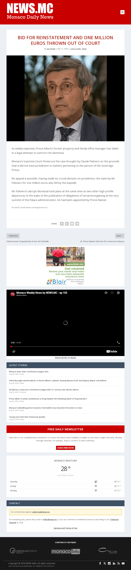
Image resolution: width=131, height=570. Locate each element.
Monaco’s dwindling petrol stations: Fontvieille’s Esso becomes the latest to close (45, 408)
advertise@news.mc (41, 512)
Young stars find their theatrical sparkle (27, 417)
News (84, 49)
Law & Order (75, 49)
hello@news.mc (50, 519)
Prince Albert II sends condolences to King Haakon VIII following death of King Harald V (48, 399)
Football (23, 392)
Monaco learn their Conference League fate (28, 371)
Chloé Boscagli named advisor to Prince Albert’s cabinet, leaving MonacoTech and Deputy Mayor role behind (57, 380)
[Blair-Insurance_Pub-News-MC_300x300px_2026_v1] (65, 284)
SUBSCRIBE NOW (65, 447)
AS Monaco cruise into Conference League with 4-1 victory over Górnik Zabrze (44, 389)
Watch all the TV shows (65, 357)
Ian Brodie (51, 49)
